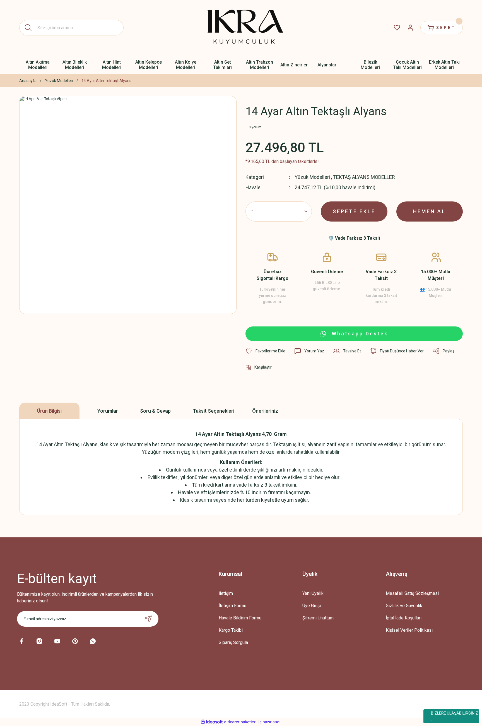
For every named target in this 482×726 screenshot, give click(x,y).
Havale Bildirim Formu (240, 618)
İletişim (226, 593)
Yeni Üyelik (313, 593)
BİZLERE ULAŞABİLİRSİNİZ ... (454, 716)
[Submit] (148, 619)
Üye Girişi (311, 605)
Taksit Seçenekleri (213, 411)
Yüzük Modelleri (312, 177)
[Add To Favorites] (265, 351)
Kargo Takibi (231, 630)
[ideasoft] (212, 722)
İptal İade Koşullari (403, 618)
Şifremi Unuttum (318, 618)
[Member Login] (410, 27)
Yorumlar (107, 411)
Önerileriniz (265, 411)
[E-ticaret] (240, 722)
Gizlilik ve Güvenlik (404, 605)
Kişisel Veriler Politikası (409, 630)
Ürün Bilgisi (49, 411)
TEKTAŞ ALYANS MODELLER (364, 177)
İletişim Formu (232, 605)
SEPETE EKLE (354, 211)
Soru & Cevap (155, 411)
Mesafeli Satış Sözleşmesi (412, 593)
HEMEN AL (429, 211)
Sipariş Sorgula (233, 642)
